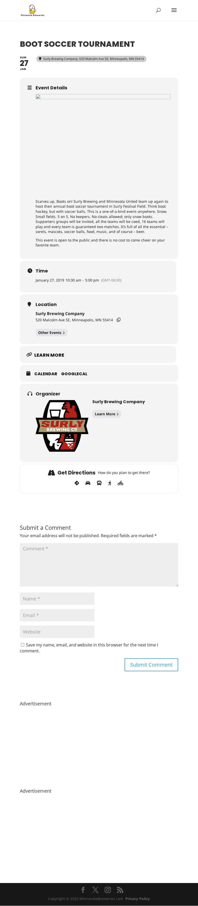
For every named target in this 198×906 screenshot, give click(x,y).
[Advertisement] (99, 744)
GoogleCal (74, 374)
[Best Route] (77, 483)
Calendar (45, 374)
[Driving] (88, 483)
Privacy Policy (137, 898)
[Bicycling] (120, 483)
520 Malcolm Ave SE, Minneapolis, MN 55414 (74, 319)
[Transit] (99, 483)
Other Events (49, 332)
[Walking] (110, 483)
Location (46, 304)
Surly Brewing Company (60, 313)
